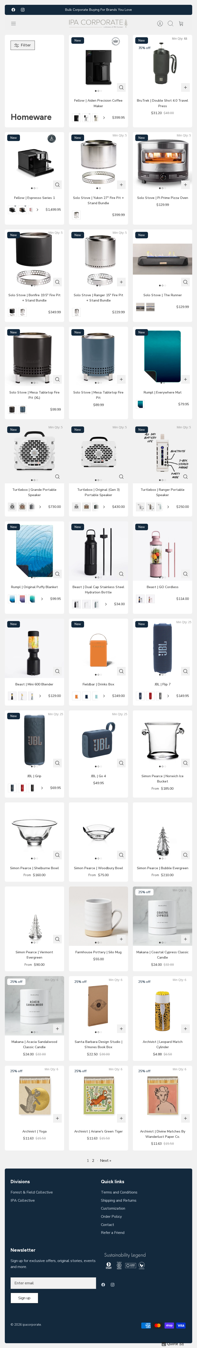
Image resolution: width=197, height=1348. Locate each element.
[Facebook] (13, 9)
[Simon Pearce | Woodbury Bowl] (98, 832)
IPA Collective (23, 1200)
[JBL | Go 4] (98, 740)
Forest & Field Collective (32, 1192)
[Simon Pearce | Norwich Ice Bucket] (162, 740)
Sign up (24, 1298)
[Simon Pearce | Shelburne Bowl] (34, 832)
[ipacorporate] (98, 23)
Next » (105, 1160)
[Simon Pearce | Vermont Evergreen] (34, 916)
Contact (107, 1224)
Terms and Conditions (119, 1192)
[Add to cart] (185, 87)
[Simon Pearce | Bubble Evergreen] (162, 832)
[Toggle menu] (16, 23)
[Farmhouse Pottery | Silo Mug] (98, 916)
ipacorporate (32, 1325)
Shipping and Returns (118, 1200)
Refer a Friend (112, 1232)
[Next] (104, 117)
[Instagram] (22, 9)
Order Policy (111, 1216)
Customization (113, 1208)
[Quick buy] (121, 87)
